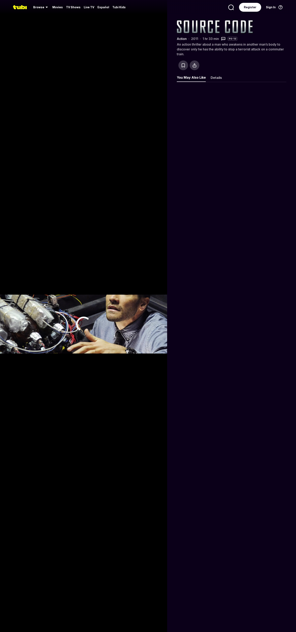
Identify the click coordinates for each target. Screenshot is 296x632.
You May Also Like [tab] (191, 77)
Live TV (89, 7)
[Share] (194, 65)
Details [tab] (216, 78)
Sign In (271, 7)
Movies (57, 7)
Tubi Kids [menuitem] (119, 7)
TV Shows (73, 7)
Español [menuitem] (103, 7)
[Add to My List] (183, 65)
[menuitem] (41, 7)
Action (182, 39)
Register (250, 7)
